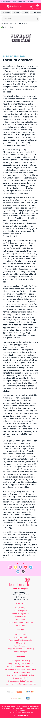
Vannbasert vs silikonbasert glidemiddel (20, 669)
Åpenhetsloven (20, 616)
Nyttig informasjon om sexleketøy (20, 663)
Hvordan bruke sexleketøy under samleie (20, 684)
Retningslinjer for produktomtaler (20, 622)
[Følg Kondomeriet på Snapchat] (15, 569)
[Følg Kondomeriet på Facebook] (20, 569)
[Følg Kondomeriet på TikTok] (23, 573)
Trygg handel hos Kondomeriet (20, 640)
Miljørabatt (20, 643)
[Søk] (37, 18)
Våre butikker (20, 608)
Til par (25, 12)
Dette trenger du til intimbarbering (20, 675)
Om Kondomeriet (20, 634)
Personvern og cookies (20, 614)
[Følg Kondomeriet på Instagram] (10, 569)
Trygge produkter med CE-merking (20, 649)
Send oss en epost (20, 589)
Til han (16, 12)
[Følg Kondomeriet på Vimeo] (31, 569)
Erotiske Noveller (10, 56)
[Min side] (32, 7)
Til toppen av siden (20, 715)
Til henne (6, 12)
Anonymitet (30, 1)
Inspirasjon (21, 56)
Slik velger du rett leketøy (20, 661)
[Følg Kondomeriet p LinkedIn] (18, 573)
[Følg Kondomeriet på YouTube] (26, 569)
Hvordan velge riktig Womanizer (20, 681)
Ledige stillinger (20, 652)
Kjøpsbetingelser (20, 611)
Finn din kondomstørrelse (20, 672)
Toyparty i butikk (20, 646)
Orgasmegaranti (20, 637)
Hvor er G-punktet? (20, 678)
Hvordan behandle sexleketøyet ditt (20, 666)
